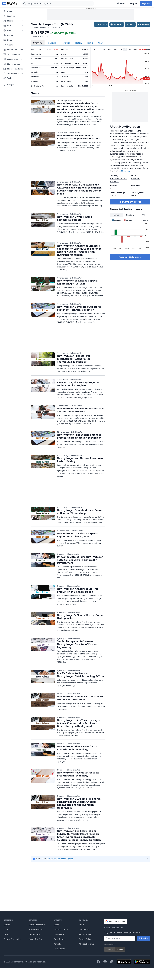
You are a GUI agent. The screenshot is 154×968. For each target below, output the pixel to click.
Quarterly (130, 215)
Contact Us (84, 929)
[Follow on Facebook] (98, 962)
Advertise (58, 944)
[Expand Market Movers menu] (22, 64)
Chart (101, 43)
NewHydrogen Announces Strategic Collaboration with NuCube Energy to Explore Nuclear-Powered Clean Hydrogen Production (79, 250)
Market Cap (36, 49)
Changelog (59, 934)
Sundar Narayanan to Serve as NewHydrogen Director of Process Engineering (77, 644)
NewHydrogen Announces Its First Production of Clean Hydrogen (77, 590)
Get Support (34, 934)
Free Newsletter (36, 929)
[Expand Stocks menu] (22, 21)
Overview (37, 43)
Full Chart (102, 24)
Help (122, 3)
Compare (144, 24)
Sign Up (146, 3)
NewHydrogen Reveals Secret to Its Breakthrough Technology (78, 774)
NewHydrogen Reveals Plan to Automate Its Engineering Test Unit (78, 137)
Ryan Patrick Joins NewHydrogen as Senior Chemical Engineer (78, 384)
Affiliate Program (86, 944)
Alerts (132, 24)
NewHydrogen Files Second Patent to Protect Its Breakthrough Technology (79, 436)
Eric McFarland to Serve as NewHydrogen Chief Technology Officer (80, 674)
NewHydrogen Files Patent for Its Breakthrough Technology (77, 748)
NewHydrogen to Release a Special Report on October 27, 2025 (77, 535)
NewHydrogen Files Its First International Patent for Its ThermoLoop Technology (73, 358)
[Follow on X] (105, 962)
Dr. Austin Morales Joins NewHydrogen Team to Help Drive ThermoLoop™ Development (80, 559)
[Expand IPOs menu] (22, 25)
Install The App (35, 939)
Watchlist (118, 24)
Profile (90, 43)
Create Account (61, 929)
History (78, 43)
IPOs (6, 929)
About (81, 924)
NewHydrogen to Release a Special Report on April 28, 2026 (77, 282)
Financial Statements (130, 256)
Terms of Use (85, 934)
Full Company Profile (130, 201)
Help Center (59, 948)
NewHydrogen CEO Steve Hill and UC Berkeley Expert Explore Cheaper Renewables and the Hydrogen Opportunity (79, 803)
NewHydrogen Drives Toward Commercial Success (74, 218)
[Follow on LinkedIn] (112, 962)
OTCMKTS (34, 27)
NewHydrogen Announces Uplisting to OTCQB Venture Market (80, 698)
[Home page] (9, 3)
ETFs (6, 934)
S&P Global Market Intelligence (60, 859)
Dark (121, 949)
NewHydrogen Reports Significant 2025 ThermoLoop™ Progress (80, 410)
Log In (133, 3)
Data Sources (60, 939)
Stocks (7, 924)
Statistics (66, 43)
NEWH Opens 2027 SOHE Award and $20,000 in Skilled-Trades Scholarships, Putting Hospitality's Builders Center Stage (79, 189)
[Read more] (126, 171)
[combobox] (58, 3)
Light (110, 949)
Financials (51, 43)
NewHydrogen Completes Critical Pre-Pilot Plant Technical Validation (79, 308)
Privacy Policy (85, 939)
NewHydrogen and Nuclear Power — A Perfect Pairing (80, 460)
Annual (116, 215)
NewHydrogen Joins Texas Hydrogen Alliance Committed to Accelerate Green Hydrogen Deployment (78, 723)
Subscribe (143, 938)
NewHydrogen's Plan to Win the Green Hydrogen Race (80, 616)
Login (56, 924)
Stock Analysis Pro (37, 924)
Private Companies (12, 939)
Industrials (135, 178)
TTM (143, 215)
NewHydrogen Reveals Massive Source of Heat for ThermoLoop (80, 511)
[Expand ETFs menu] (22, 30)
